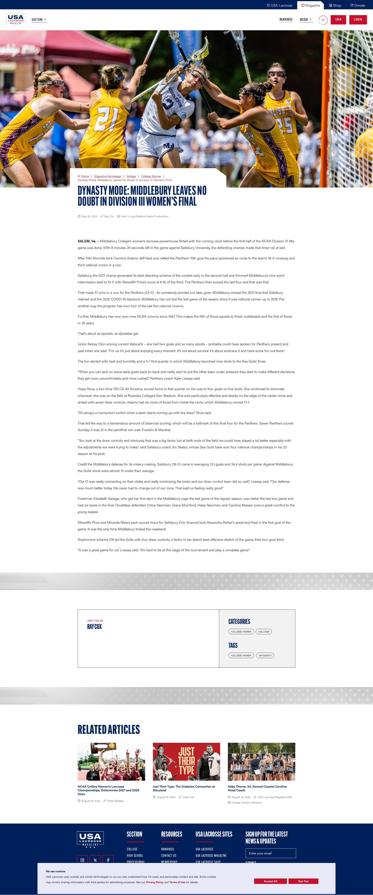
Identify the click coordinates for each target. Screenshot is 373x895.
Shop (337, 5)
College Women (151, 176)
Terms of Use (177, 882)
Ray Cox (94, 627)
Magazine (312, 5)
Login (358, 20)
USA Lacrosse (281, 5)
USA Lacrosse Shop (208, 862)
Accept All (270, 881)
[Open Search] (323, 20)
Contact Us (168, 856)
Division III (265, 655)
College (131, 176)
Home (85, 176)
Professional (136, 862)
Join (338, 20)
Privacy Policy (154, 882)
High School (135, 856)
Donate (359, 5)
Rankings (286, 20)
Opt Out (303, 881)
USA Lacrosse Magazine (211, 856)
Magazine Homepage (107, 176)
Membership (169, 862)
